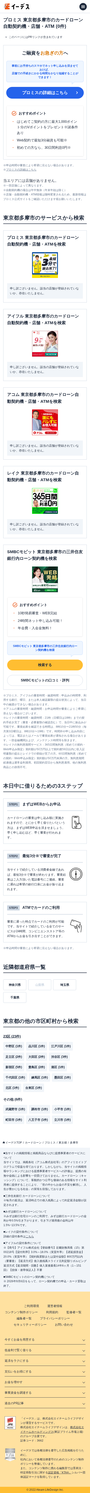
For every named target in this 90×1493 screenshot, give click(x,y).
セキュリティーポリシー (30, 1324)
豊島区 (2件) (36, 1067)
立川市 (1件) (62, 1119)
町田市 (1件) (14, 1119)
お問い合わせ (64, 1324)
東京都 (63, 1142)
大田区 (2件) (36, 1056)
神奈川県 (15, 985)
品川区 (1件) (36, 1046)
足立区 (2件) (14, 1056)
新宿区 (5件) (14, 1067)
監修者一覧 (73, 1312)
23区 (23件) (12, 1036)
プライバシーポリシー (55, 1318)
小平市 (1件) (62, 1109)
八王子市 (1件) (38, 1119)
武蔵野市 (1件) (15, 1109)
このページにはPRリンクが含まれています (36, 37)
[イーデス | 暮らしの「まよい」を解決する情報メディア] (17, 8)
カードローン (33, 1142)
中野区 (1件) (14, 1046)
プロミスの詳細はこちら (45, 92)
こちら (30, 1236)
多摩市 (74, 1142)
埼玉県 (64, 985)
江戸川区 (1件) (61, 1046)
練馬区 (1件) (39, 1077)
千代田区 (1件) (15, 1077)
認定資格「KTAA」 (60, 1472)
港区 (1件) (58, 1067)
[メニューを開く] (83, 6)
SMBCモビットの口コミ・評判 (45, 680)
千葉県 (14, 997)
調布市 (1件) (39, 1109)
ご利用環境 (31, 1306)
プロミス (50, 1142)
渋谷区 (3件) (59, 1056)
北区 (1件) (12, 1088)
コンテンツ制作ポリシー (21, 1312)
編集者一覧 (24, 1318)
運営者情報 (54, 1306)
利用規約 (52, 1312)
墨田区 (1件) (62, 1077)
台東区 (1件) (33, 1088)
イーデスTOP (13, 1142)
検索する (45, 665)
